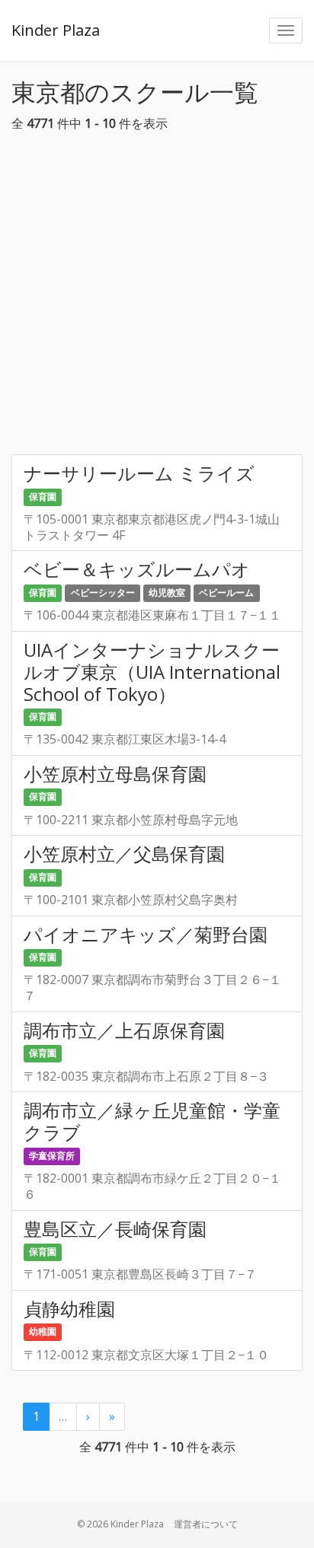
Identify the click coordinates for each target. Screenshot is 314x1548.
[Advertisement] (157, 297)
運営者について (206, 1524)
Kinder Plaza (55, 30)
